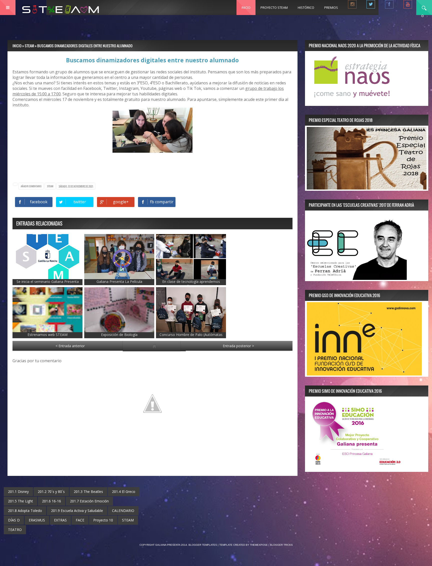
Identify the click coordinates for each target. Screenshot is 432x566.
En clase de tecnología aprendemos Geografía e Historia (191, 284)
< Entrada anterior (70, 345)
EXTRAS (60, 520)
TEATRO (15, 529)
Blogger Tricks (281, 544)
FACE (80, 520)
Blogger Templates (202, 544)
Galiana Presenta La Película (119, 281)
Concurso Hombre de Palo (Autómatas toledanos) (191, 337)
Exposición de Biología (119, 334)
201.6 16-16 (51, 501)
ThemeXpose (259, 544)
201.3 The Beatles (88, 491)
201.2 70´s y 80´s (51, 491)
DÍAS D (14, 520)
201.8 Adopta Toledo (25, 510)
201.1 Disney (18, 491)
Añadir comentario (31, 186)
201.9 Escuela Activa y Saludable (77, 510)
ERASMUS (37, 520)
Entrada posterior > (238, 345)
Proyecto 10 (103, 520)
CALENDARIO (123, 510)
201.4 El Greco (123, 491)
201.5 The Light (20, 501)
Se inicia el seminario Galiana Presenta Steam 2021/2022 (47, 284)
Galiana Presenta (168, 544)
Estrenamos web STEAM (48, 334)
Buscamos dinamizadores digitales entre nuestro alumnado (152, 60)
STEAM (50, 186)
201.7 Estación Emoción (89, 501)
